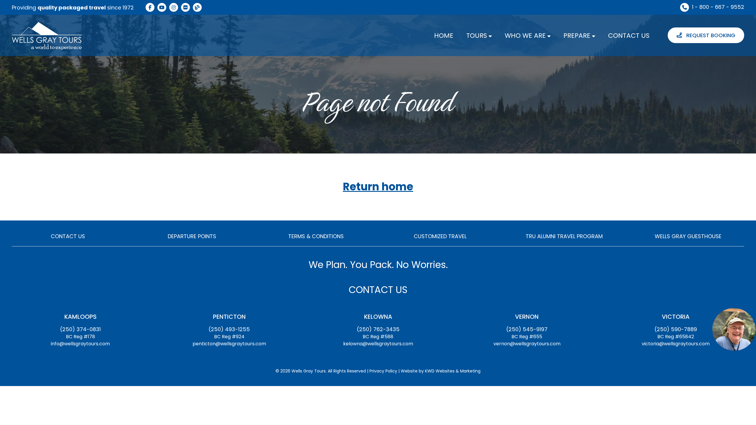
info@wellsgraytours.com (80, 343)
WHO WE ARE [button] (526, 35)
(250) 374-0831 (80, 329)
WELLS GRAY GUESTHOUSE (688, 236)
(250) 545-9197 (527, 329)
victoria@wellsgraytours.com (676, 343)
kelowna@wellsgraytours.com (378, 343)
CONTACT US (628, 35)
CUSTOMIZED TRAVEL (440, 236)
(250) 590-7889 (675, 329)
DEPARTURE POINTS (192, 236)
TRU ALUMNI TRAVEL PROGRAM (564, 236)
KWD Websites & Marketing (452, 371)
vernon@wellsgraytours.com (527, 343)
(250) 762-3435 (378, 329)
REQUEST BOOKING (710, 35)
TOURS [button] (477, 35)
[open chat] (734, 329)
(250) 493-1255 (229, 329)
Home (443, 35)
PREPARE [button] (577, 35)
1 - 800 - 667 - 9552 (718, 7)
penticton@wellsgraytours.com (229, 343)
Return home (378, 187)
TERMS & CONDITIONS (316, 236)
